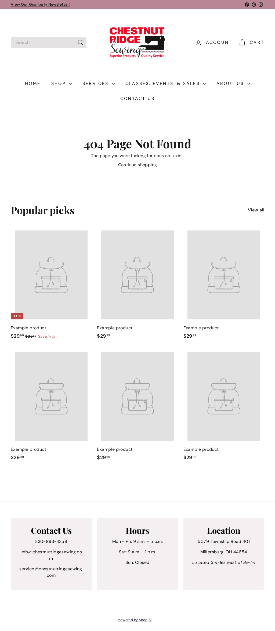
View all (256, 210)
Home (33, 83)
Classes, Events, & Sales (163, 83)
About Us (231, 83)
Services (96, 83)
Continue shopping (137, 165)
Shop (59, 83)
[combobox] (48, 42)
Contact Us (137, 98)
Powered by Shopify (134, 620)
